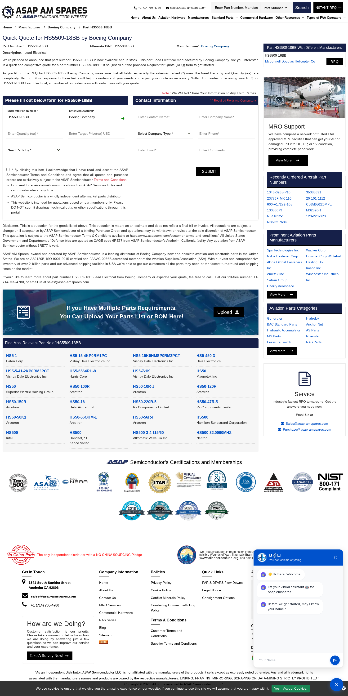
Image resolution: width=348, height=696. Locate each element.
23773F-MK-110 (279, 198)
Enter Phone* (206, 127)
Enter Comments (208, 144)
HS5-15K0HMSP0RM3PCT (156, 356)
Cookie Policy (161, 590)
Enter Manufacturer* (81, 110)
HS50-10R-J (143, 386)
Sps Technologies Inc (283, 250)
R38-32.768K (277, 222)
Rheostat (313, 336)
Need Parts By (15, 144)
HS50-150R (16, 402)
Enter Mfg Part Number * (23, 110)
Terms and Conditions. (110, 180)
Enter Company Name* (212, 110)
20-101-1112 (315, 198)
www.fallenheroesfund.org (219, 558)
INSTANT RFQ (326, 7)
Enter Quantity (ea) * (19, 127)
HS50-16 (77, 402)
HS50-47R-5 (207, 402)
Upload (226, 312)
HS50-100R (80, 386)
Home (135, 17)
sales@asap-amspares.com (53, 596)
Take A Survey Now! (46, 656)
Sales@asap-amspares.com (307, 423)
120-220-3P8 (316, 216)
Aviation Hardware (171, 17)
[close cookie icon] (344, 688)
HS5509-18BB (275, 55)
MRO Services (110, 605)
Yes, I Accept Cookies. (290, 688)
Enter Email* (144, 144)
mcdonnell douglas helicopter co (290, 61)
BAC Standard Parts (282, 324)
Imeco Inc (313, 268)
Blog (102, 627)
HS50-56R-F (144, 417)
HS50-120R (206, 386)
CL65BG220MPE (319, 204)
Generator (274, 318)
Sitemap (107, 635)
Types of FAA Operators (324, 17)
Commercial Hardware (256, 17)
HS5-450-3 (205, 356)
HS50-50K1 (16, 417)
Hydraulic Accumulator (283, 330)
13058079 (274, 210)
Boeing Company (62, 27)
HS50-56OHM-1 (83, 417)
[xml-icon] (103, 642)
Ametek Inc (275, 274)
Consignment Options (218, 598)
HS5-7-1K (141, 371)
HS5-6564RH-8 (83, 371)
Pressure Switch (279, 342)
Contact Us (107, 598)
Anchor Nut (314, 324)
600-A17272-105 (279, 204)
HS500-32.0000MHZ (214, 433)
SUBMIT (208, 172)
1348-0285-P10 (278, 192)
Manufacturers (198, 17)
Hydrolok (312, 318)
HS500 (202, 417)
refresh (336, 557)
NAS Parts (313, 342)
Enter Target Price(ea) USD (84, 127)
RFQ (334, 61)
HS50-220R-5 (144, 402)
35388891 (313, 192)
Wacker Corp (316, 250)
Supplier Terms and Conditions (174, 643)
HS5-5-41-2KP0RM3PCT (27, 371)
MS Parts (274, 336)
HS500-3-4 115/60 (148, 433)
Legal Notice (211, 590)
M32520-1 (313, 210)
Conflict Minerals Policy (168, 598)
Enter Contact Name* (150, 110)
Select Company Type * (151, 127)
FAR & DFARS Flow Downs (222, 582)
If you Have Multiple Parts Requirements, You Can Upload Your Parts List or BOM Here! (121, 312)
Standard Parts (223, 17)
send (335, 660)
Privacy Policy (161, 582)
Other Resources (288, 17)
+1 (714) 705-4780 (45, 605)
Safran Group (277, 280)
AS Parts (312, 330)
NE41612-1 (275, 216)
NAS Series (107, 620)
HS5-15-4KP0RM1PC (88, 356)
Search (302, 7)
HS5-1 (11, 356)
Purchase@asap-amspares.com (307, 429)
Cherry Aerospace (280, 286)
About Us (149, 17)
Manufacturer (29, 27)
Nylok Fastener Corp (282, 256)
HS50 (201, 371)
